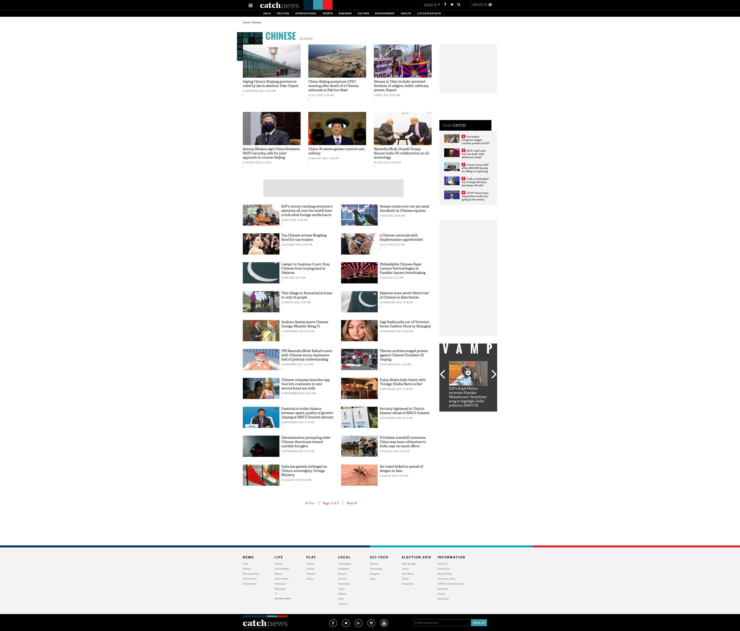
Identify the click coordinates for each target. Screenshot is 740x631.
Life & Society (282, 568)
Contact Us (443, 568)
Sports (328, 13)
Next (350, 503)
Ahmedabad (344, 563)
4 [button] (474, 414)
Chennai (342, 578)
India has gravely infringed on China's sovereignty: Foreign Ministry (304, 471)
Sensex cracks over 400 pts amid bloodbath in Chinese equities (404, 208)
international (306, 13)
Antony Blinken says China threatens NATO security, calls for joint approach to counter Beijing (271, 153)
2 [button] (462, 414)
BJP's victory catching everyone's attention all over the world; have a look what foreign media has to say (306, 212)
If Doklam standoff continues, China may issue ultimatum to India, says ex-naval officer (403, 442)
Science (374, 563)
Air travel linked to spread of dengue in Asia (401, 469)
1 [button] (457, 414)
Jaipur (341, 588)
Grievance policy (446, 578)
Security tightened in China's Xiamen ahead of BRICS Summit (405, 411)
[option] (468, 384)
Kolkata (342, 593)
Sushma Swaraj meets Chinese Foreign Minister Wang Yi (304, 324)
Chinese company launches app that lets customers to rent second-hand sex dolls (305, 384)
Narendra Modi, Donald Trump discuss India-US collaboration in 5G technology (401, 153)
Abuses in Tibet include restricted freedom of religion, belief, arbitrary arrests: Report (401, 86)
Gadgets (374, 573)
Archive (441, 593)
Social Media (281, 578)
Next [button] (494, 374)
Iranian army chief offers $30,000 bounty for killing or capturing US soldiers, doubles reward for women (475, 171)
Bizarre (278, 573)
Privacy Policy (444, 573)
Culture (363, 13)
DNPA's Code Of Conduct (450, 583)
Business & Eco (251, 573)
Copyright (442, 588)
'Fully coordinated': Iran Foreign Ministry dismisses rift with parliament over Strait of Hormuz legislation (475, 185)
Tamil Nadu (408, 573)
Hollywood (280, 583)
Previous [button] (442, 374)
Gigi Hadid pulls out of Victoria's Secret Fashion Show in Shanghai (405, 324)
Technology (376, 568)
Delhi (341, 598)
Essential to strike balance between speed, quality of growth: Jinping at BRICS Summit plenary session (307, 415)
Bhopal (342, 573)
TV (276, 593)
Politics (283, 13)
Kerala (405, 578)
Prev (312, 503)
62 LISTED (306, 38)
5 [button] (480, 414)
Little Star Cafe (429, 13)
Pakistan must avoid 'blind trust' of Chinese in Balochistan (405, 295)
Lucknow (343, 603)
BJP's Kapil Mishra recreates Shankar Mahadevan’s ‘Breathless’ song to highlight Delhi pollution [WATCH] (468, 397)
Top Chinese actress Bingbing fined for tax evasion (303, 237)
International (250, 578)
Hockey (310, 568)
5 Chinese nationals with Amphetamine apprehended (401, 237)
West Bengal (408, 563)
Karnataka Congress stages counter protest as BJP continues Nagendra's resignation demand (475, 143)
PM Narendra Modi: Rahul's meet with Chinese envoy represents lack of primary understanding (306, 355)
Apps (372, 578)
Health (406, 13)
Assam (405, 568)
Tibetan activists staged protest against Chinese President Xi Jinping (404, 355)
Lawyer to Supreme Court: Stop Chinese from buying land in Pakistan (305, 268)
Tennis (309, 578)
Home (246, 22)
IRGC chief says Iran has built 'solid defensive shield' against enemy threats (475, 155)
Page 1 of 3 (331, 503)
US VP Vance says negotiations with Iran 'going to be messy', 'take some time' (475, 197)
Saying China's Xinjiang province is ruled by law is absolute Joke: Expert (271, 84)
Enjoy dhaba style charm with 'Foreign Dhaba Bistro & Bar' (403, 382)
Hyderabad (344, 583)
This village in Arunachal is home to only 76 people (306, 295)
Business (345, 13)
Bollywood (280, 588)
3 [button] (468, 414)
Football (310, 573)
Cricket (310, 563)
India (267, 13)
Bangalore (343, 568)
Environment (385, 13)
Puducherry (408, 583)
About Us (442, 563)
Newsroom (443, 598)
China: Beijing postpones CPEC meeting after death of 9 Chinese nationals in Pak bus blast (333, 86)
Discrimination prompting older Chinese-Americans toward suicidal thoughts (305, 442)
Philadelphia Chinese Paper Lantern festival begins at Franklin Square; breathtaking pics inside (403, 270)
